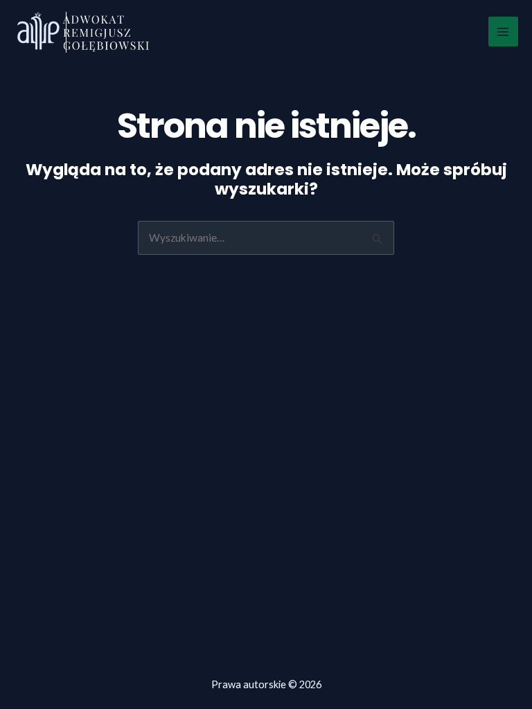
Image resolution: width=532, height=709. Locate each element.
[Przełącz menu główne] (503, 31)
